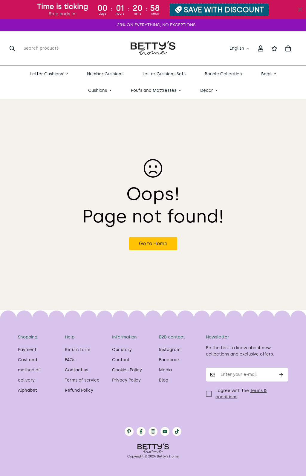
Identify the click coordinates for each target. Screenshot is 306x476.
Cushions (97, 90)
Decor (206, 90)
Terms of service (82, 380)
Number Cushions (105, 74)
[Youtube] (164, 431)
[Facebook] (141, 431)
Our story (122, 349)
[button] (288, 48)
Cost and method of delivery (29, 370)
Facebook (169, 359)
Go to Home (153, 243)
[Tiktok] (176, 431)
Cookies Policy (127, 370)
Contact (121, 359)
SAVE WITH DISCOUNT (224, 9)
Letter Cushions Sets (164, 74)
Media (165, 370)
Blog (163, 380)
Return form (77, 349)
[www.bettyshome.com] (153, 48)
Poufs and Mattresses (153, 90)
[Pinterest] (129, 431)
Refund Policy (79, 390)
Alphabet (27, 390)
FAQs (70, 359)
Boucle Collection (223, 74)
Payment (27, 349)
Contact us (76, 370)
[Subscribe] (281, 375)
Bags (266, 74)
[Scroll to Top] (294, 443)
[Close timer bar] (300, 9)
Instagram (169, 349)
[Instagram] (153, 431)
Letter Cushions (46, 74)
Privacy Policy (126, 380)
